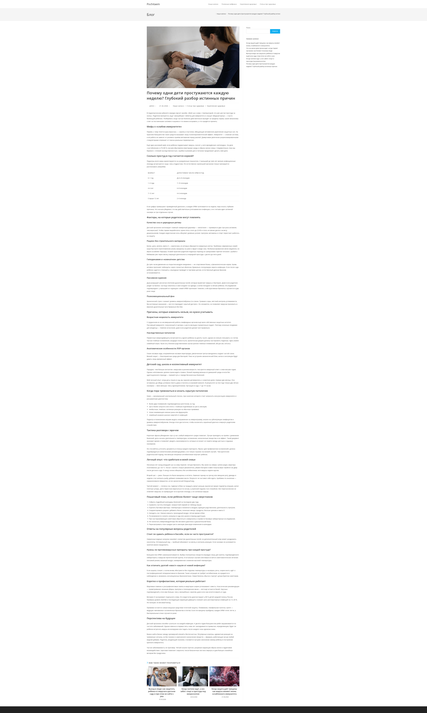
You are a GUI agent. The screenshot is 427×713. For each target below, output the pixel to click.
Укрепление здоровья (216, 106)
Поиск (248, 28)
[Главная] (214, 14)
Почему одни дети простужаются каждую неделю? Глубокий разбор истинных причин (258, 14)
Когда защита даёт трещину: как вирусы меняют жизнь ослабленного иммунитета (224, 691)
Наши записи (178, 106)
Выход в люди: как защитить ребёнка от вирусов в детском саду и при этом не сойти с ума (161, 693)
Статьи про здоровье (195, 106)
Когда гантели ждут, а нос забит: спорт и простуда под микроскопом (193, 691)
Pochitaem (153, 4)
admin (151, 106)
